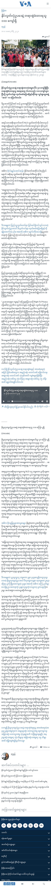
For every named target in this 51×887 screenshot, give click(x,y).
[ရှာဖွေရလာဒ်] (43, 884)
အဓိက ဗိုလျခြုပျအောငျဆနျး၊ (13, 523)
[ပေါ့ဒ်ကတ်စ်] (36, 825)
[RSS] (30, 825)
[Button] (46, 36)
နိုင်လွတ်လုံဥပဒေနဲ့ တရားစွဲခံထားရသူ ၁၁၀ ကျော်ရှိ (24, 390)
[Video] (22, 884)
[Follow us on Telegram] (25, 825)
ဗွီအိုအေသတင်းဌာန (13, 393)
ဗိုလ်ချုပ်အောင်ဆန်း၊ (15, 171)
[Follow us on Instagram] (20, 825)
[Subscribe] (41, 825)
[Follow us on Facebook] (3, 825)
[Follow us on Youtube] (14, 825)
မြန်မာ (3, 11)
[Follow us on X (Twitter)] (9, 825)
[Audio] (33, 884)
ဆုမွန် (3, 27)
